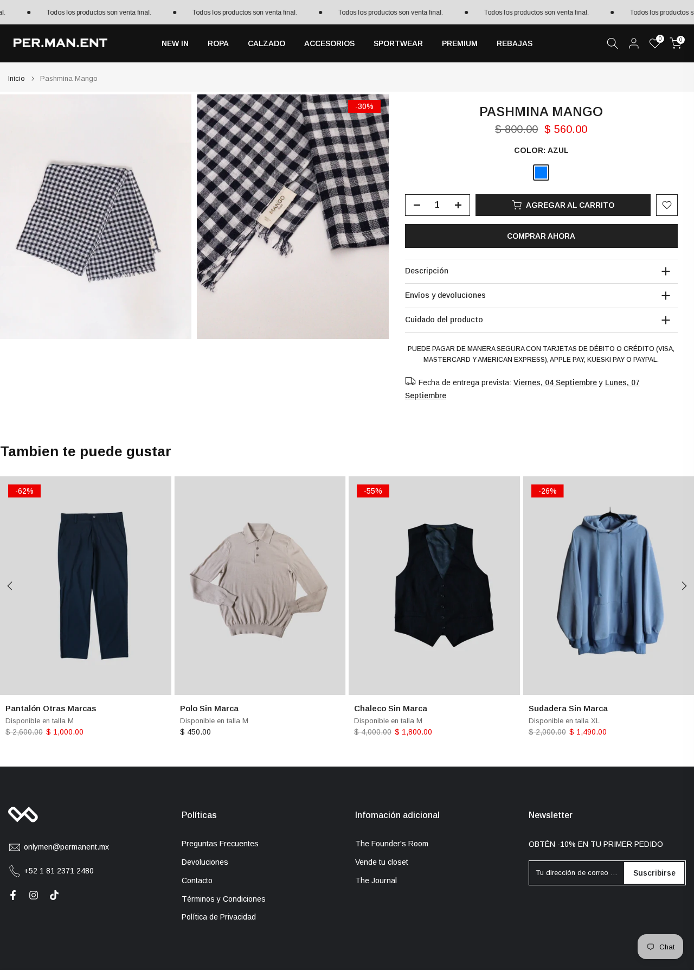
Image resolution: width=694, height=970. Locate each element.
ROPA (218, 43)
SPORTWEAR (398, 43)
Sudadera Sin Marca (568, 708)
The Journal (376, 880)
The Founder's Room (391, 843)
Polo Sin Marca (209, 708)
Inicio (16, 78)
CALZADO (266, 43)
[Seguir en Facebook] (13, 895)
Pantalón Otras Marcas (50, 708)
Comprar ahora (541, 236)
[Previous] (11, 586)
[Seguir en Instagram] (33, 895)
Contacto (197, 880)
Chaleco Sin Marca (390, 708)
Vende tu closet (381, 862)
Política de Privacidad (219, 916)
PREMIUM (460, 43)
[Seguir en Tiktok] (54, 895)
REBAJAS (514, 43)
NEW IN (175, 43)
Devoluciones (205, 862)
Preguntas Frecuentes (220, 843)
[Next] (683, 586)
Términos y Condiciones (224, 899)
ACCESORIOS (329, 43)
